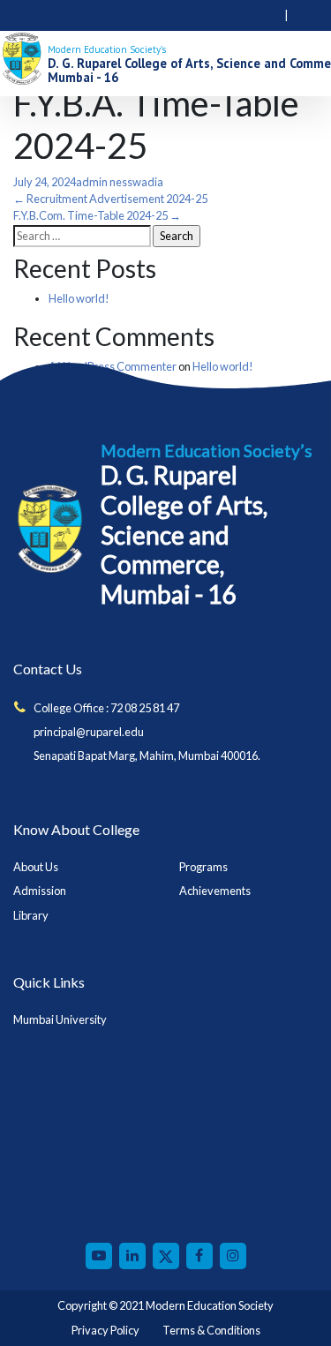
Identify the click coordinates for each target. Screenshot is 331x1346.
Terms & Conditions (211, 1330)
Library (31, 915)
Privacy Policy (105, 1330)
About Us (35, 867)
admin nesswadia (119, 182)
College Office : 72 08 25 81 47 (106, 708)
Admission (39, 891)
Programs (203, 867)
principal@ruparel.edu (89, 732)
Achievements (215, 891)
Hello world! (79, 298)
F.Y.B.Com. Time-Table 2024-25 (97, 215)
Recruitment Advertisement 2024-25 (110, 199)
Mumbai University (60, 1019)
